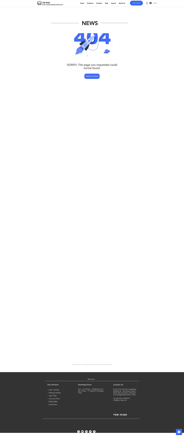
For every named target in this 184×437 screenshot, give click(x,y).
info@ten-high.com (120, 400)
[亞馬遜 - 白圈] (78, 431)
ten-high (120, 414)
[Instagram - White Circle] (86, 431)
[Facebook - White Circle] (94, 431)
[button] (147, 3)
